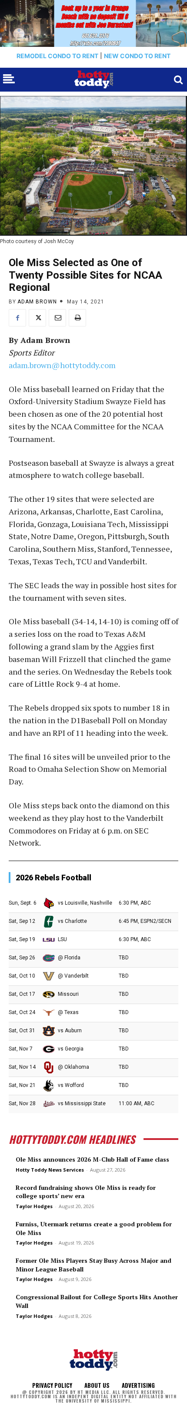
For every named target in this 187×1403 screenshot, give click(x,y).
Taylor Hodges (34, 1206)
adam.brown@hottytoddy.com (62, 365)
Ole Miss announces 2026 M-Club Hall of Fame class (92, 1159)
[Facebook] (17, 317)
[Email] (57, 317)
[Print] (77, 317)
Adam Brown (37, 301)
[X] (37, 317)
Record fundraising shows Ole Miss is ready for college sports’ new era (86, 1191)
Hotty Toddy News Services (50, 1169)
